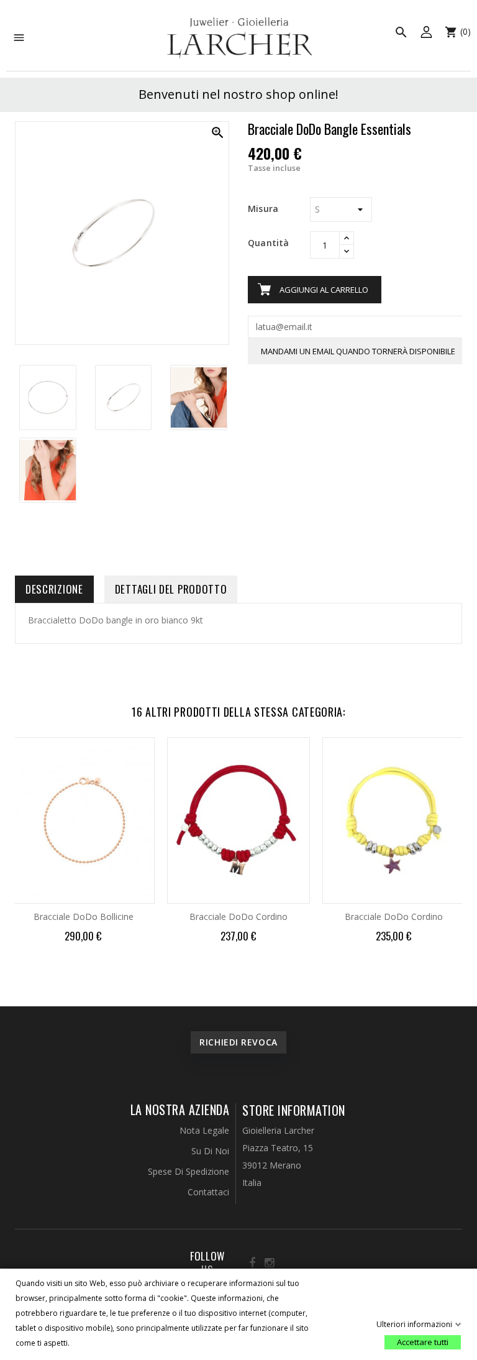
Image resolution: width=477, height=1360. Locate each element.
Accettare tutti (422, 1342)
